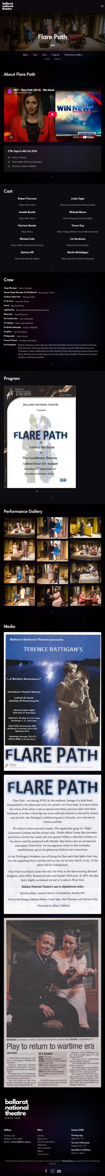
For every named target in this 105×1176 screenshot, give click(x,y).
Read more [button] (52, 705)
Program (55, 55)
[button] (102, 6)
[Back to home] (8, 6)
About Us (42, 1139)
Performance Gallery (73, 55)
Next (57, 59)
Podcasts (42, 1145)
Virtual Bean (67, 1161)
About (25, 55)
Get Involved (44, 1148)
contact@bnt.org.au (21, 1142)
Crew (44, 55)
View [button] (19, 531)
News (40, 1151)
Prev (48, 59)
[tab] (37, 491)
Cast (35, 55)
